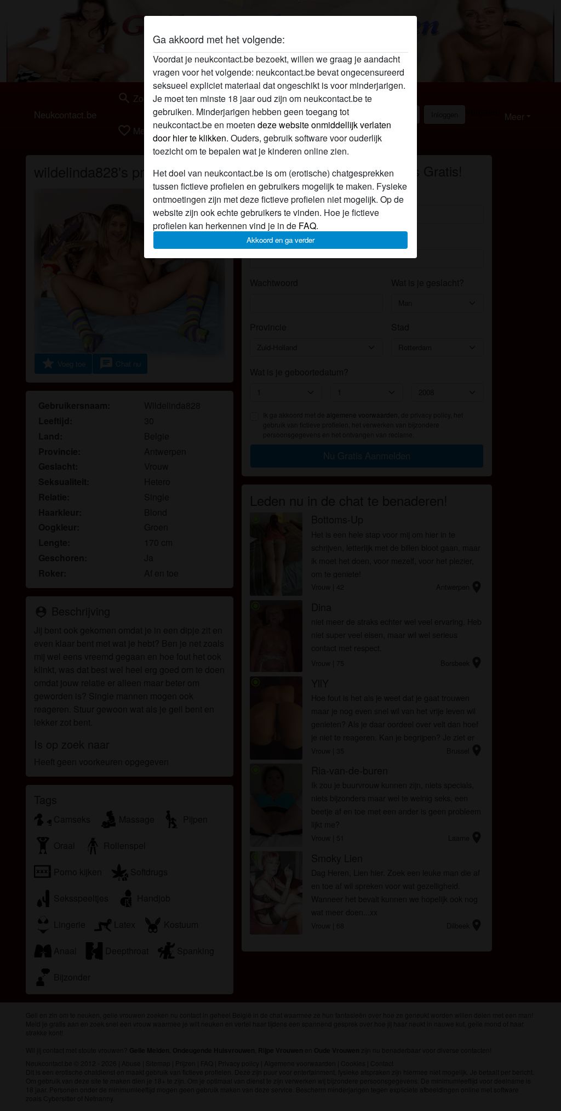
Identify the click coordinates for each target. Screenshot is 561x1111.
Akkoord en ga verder (280, 240)
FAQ (307, 225)
